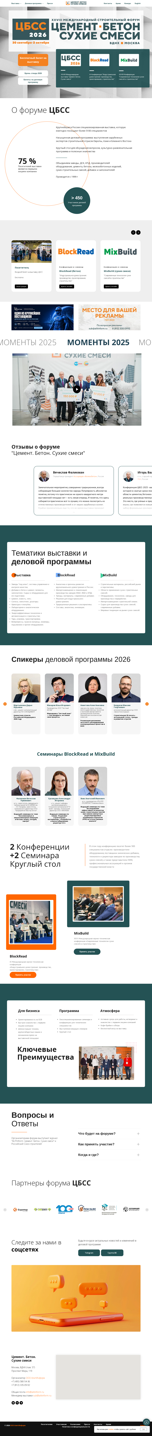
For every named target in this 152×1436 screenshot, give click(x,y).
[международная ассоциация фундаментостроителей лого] (109, 1210)
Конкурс (127, 3)
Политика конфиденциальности (76, 1427)
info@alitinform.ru (35, 1391)
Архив (118, 3)
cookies (111, 1429)
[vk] (17, 1402)
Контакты (108, 3)
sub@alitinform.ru (42, 1395)
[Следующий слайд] (138, 232)
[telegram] (21, 1402)
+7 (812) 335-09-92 (20, 1384)
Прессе (50, 3)
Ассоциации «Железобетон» (85, 476)
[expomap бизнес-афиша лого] (20, 1210)
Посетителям (46, 1424)
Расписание (75, 1424)
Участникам (61, 1424)
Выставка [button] (15, 3)
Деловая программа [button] (33, 3)
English (138, 3)
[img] (71, 60)
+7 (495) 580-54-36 (20, 1381)
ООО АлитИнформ (35, 1377)
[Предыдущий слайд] (133, 232)
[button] (33, 73)
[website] (13, 1402)
